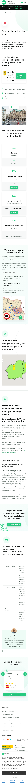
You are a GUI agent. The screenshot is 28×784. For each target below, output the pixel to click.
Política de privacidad (8, 727)
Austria (7, 12)
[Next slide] (25, 674)
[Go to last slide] (3, 674)
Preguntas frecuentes (8, 711)
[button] (26, 366)
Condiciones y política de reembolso (12, 724)
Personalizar (14, 777)
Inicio (3, 12)
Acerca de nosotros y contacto (10, 717)
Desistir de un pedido (8, 730)
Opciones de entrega (7, 714)
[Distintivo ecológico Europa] (8, 2)
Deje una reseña (6, 720)
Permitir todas (14, 773)
